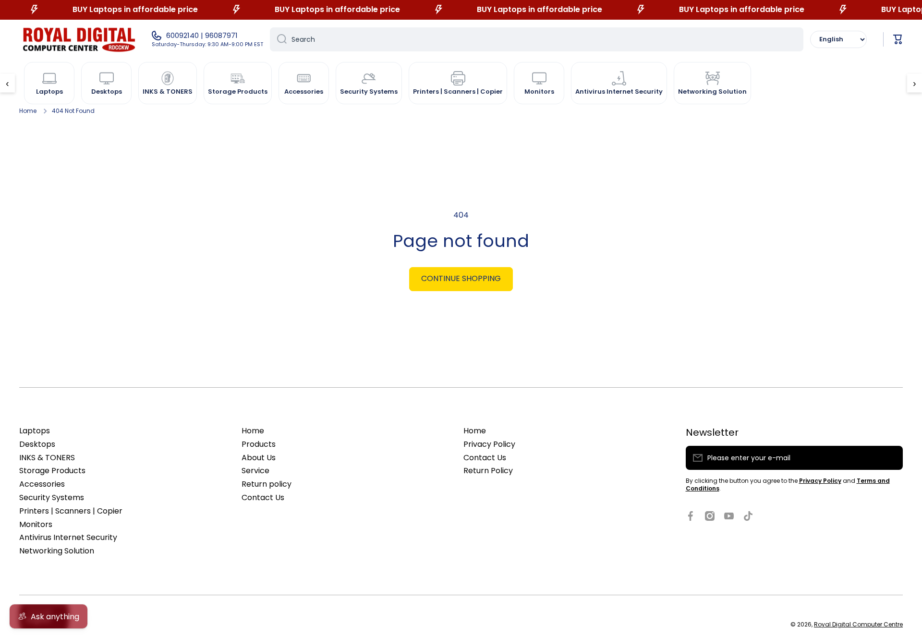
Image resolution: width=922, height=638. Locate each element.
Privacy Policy (489, 444)
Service (255, 470)
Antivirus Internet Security (68, 537)
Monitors (35, 524)
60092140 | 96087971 (202, 35)
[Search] (278, 39)
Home (27, 111)
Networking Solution (56, 550)
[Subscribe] (891, 458)
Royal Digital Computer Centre (858, 624)
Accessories (42, 484)
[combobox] (536, 39)
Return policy (266, 484)
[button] (898, 39)
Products (259, 444)
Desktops (37, 444)
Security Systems (51, 497)
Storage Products (52, 470)
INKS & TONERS (47, 457)
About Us (259, 457)
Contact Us (263, 497)
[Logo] (79, 39)
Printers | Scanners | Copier (70, 510)
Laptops (34, 430)
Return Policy (488, 470)
